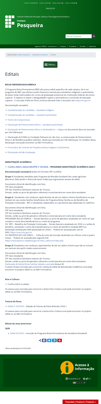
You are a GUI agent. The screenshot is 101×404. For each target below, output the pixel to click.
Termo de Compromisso (19, 119)
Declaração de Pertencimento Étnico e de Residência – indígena (36, 129)
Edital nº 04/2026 (16, 306)
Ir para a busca (57, 3)
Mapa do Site (50, 8)
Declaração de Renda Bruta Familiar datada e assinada (29, 264)
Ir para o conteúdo (30, 3)
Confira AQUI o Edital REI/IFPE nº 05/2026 (28, 167)
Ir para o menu (44, 3)
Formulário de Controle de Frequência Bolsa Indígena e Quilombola (38, 147)
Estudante (72, 46)
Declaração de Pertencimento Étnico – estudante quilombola (35, 124)
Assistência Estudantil (40, 55)
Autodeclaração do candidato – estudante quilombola (32, 115)
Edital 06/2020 (17, 333)
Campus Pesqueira (23, 55)
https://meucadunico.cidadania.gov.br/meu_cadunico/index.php (34, 240)
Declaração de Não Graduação (21, 152)
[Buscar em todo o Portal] (94, 36)
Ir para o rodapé (71, 3)
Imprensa (92, 46)
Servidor (83, 46)
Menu (52, 64)
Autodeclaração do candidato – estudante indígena (31, 110)
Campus (63, 46)
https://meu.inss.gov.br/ (21, 232)
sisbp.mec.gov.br (82, 100)
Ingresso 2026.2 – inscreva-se (46, 46)
